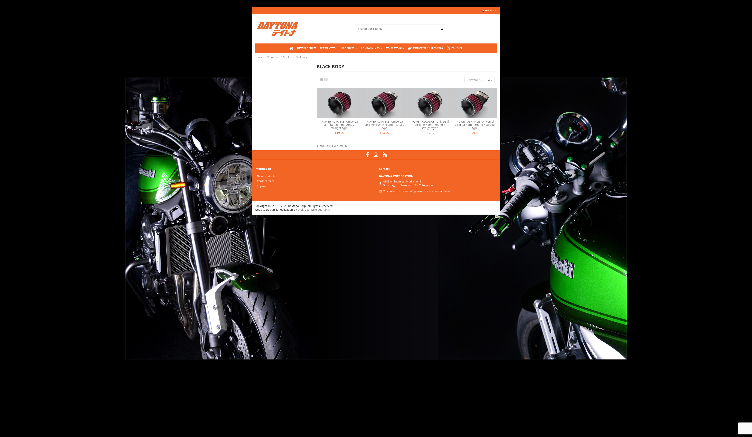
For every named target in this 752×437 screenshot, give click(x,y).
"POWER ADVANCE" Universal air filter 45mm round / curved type (475, 125)
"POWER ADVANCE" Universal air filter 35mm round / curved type (384, 125)
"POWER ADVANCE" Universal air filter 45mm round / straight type (429, 125)
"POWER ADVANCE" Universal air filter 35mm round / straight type (339, 125)
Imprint (262, 186)
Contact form (265, 181)
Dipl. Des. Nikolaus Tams (314, 209)
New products (266, 176)
